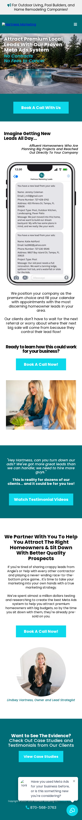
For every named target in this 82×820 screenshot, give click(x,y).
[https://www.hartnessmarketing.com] (19, 24)
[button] (75, 24)
